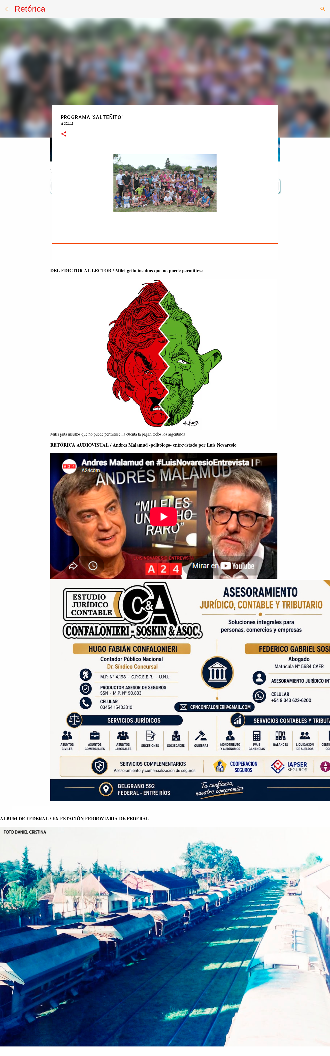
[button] (64, 134)
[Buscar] (323, 9)
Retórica (29, 8)
